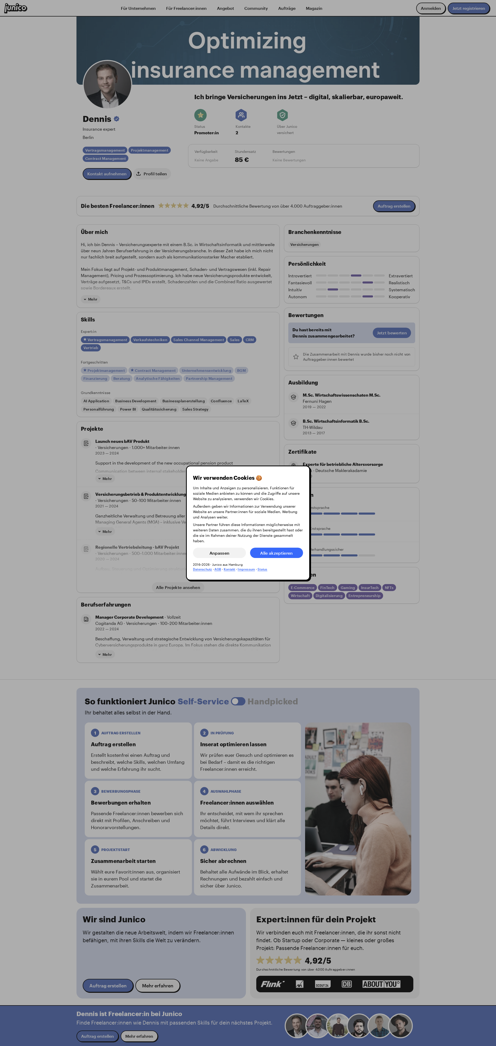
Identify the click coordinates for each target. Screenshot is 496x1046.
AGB (217, 569)
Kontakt (229, 569)
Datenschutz (202, 569)
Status (262, 569)
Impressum (246, 569)
